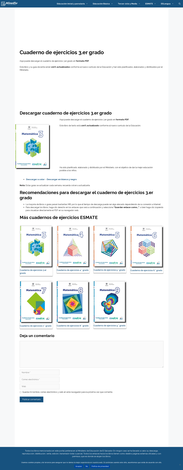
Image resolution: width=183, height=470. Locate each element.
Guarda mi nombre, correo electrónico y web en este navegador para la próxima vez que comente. (67, 392)
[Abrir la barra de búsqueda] (179, 3)
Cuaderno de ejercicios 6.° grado (146, 270)
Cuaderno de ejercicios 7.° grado (35, 326)
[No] (180, 464)
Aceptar (79, 466)
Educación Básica (101, 4)
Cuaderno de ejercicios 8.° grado (73, 326)
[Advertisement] (91, 30)
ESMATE (149, 4)
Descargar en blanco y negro (62, 179)
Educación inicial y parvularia (71, 4)
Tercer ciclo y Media (127, 4)
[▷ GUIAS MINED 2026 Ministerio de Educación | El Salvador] (9, 3)
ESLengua (166, 4)
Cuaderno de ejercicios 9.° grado (109, 325)
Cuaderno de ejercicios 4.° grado (73, 270)
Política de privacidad (100, 466)
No (87, 466)
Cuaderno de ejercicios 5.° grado (109, 270)
